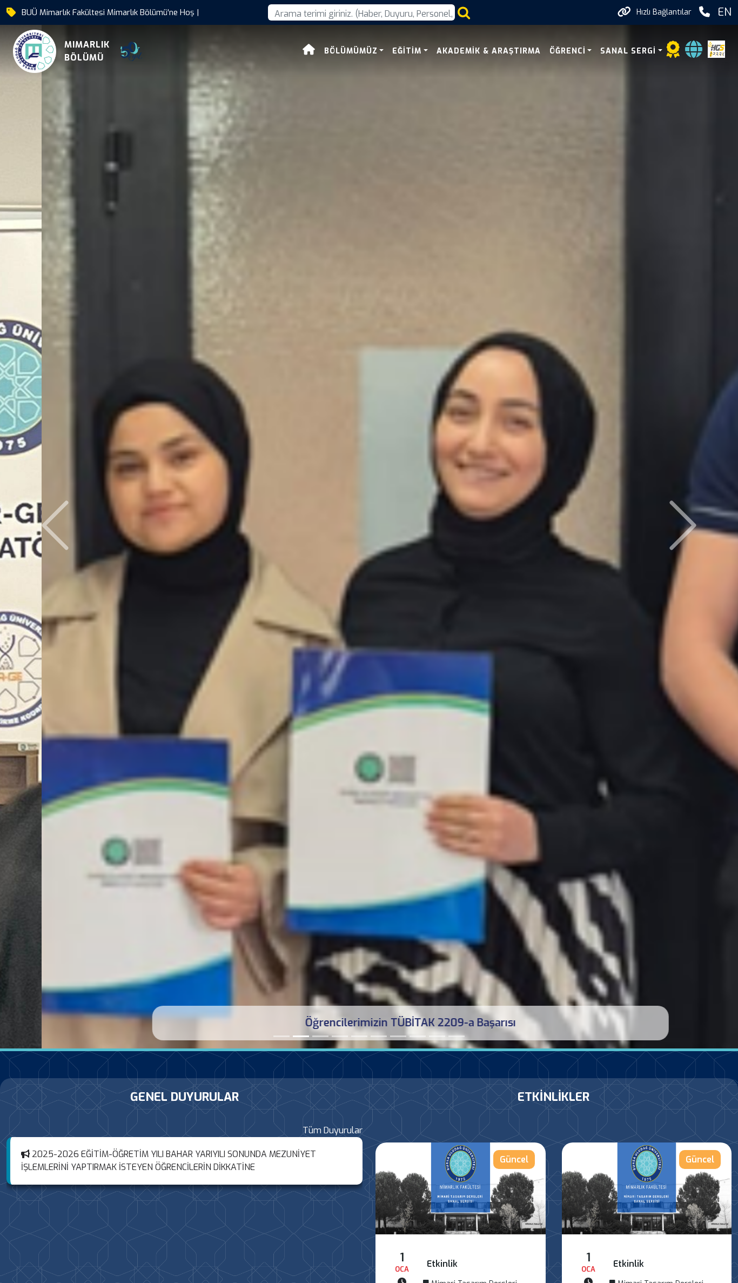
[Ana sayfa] (309, 51)
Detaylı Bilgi (461, 1188)
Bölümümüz (351, 51)
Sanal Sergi (628, 51)
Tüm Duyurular (333, 1130)
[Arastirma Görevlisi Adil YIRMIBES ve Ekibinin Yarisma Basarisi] (456, 1036)
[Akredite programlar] (673, 52)
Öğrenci (567, 51)
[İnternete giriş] (693, 52)
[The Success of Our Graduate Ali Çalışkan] (359, 1036)
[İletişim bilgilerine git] (704, 12)
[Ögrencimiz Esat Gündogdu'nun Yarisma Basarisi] (437, 1036)
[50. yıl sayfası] (131, 51)
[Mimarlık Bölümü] (320, 1036)
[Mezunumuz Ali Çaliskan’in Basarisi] (398, 1036)
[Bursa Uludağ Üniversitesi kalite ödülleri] (340, 1036)
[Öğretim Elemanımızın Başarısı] (281, 1036)
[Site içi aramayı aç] (464, 12)
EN (724, 12)
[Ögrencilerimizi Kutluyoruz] (379, 1036)
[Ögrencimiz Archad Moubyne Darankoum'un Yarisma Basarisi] (418, 1036)
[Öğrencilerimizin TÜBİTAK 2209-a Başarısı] (301, 1036)
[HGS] (716, 48)
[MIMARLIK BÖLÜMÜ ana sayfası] (34, 51)
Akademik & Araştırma (489, 51)
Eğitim (406, 51)
